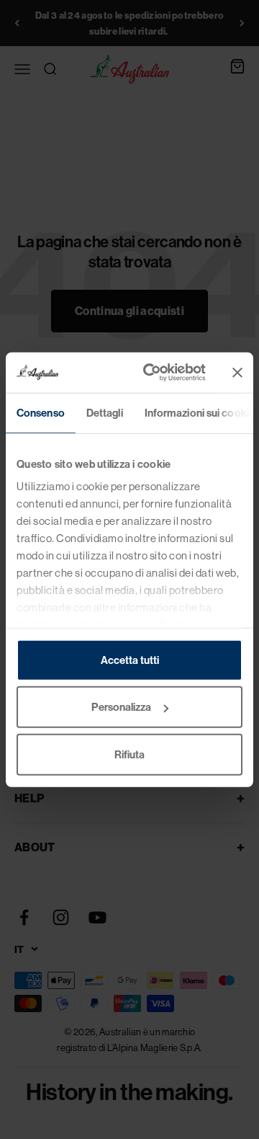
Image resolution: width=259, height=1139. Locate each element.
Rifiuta (129, 754)
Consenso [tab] (41, 412)
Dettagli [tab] (104, 412)
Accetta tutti (130, 659)
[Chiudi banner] (237, 373)
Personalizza (121, 707)
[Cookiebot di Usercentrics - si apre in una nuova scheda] (152, 372)
